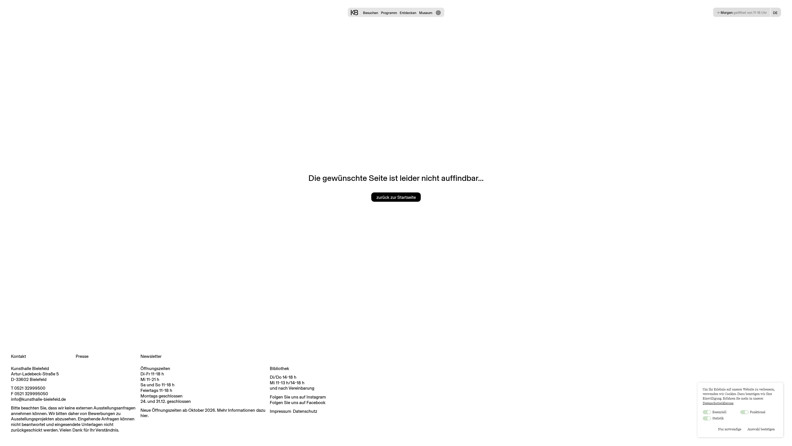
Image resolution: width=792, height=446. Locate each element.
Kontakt (18, 356)
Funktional (757, 412)
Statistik (718, 418)
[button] (438, 12)
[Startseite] (354, 12)
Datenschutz (305, 411)
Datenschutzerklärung (718, 403)
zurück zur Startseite (396, 197)
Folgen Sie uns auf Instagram (298, 397)
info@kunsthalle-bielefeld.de (38, 399)
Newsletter (150, 356)
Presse (82, 356)
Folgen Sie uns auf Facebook (297, 402)
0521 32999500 (29, 388)
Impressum (280, 411)
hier (144, 415)
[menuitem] (776, 13)
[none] (776, 13)
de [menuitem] (775, 13)
